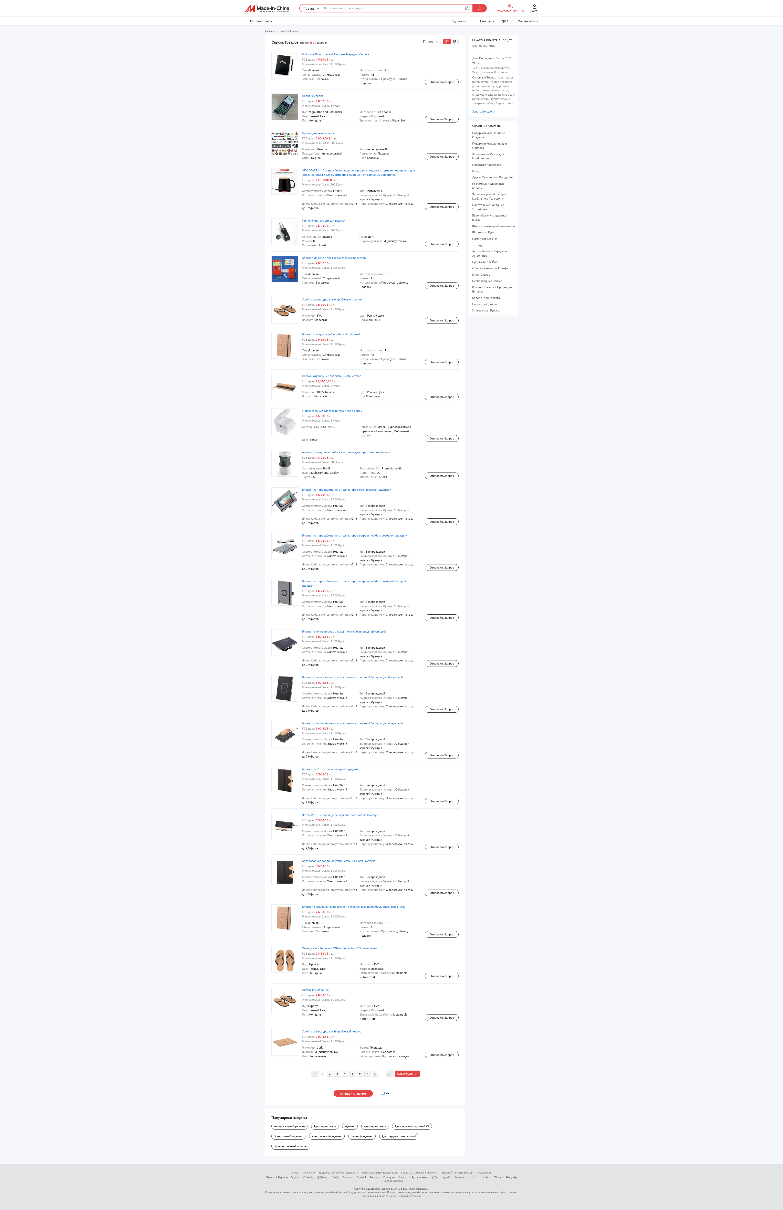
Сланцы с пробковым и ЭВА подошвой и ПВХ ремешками (339, 948)
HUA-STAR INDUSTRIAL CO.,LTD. (492, 40)
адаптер (349, 1126)
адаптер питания (375, 1126)
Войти (534, 11)
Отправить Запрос (442, 82)
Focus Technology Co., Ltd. (388, 1188)
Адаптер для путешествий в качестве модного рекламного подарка (346, 452)
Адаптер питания (324, 1126)
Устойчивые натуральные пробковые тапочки (332, 299)
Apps (504, 21)
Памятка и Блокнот (484, 239)
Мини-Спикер (481, 274)
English (295, 1177)
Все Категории (259, 21)
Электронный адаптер (288, 1136)
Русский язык (419, 1177)
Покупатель (458, 21)
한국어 (435, 1177)
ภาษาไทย (485, 1177)
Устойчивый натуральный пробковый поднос (331, 1031)
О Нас (294, 1172)
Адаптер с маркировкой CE (412, 1126)
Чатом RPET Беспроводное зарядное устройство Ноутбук (340, 815)
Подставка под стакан (486, 165)
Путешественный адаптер (291, 1146)
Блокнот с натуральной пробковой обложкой (331, 334)
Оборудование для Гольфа (490, 268)
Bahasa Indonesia (394, 1180)
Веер (475, 171)
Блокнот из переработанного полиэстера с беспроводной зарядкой (346, 489)
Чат (388, 1093)
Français (348, 1177)
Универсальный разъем (289, 1126)
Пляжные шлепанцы (315, 990)
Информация (484, 1172)
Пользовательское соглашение (337, 1172)
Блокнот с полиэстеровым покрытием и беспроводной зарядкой (344, 631)
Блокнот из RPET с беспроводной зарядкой (330, 769)
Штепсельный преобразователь (493, 226)
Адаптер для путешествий (399, 1136)
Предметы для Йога (485, 262)
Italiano (403, 1177)
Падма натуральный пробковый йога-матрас (331, 376)
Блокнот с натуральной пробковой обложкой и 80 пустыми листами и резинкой (354, 907)
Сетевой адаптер (362, 1136)
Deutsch (374, 1177)
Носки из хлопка (312, 96)
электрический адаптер (326, 1136)
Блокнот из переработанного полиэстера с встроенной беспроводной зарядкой (354, 535)
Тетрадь (477, 245)
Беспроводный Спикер (487, 281)
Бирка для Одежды (484, 304)
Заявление (308, 1172)
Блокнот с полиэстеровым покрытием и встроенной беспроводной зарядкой (352, 677)
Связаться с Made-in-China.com (419, 1172)
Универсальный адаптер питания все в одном (332, 411)
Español (361, 1177)
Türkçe (497, 1177)
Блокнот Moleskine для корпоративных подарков (334, 258)
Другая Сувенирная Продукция (492, 177)
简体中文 (308, 1177)
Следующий (407, 1073)
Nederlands (460, 1177)
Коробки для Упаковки (486, 298)
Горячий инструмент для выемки (323, 220)
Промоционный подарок (318, 133)
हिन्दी (473, 1177)
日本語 (335, 1177)
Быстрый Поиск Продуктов (456, 1172)
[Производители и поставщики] (267, 8)
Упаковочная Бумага (486, 310)
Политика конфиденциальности (378, 1172)
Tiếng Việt (511, 1177)
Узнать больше (484, 111)
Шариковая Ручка (483, 232)
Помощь (485, 21)
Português (389, 1177)
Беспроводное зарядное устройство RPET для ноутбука (338, 861)
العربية (446, 1177)
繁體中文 (322, 1177)
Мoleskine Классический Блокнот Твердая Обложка (335, 54)
